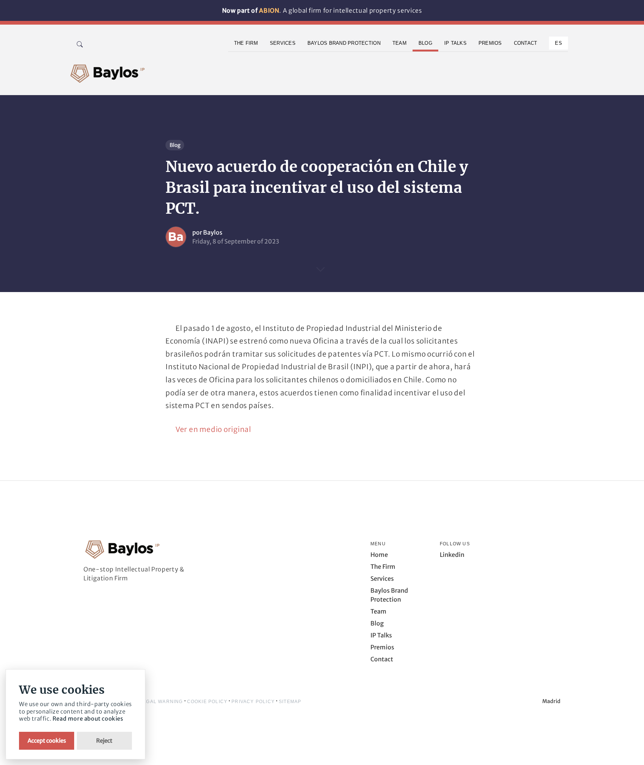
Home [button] (379, 554)
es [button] (558, 43)
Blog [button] (425, 43)
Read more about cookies (88, 718)
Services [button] (283, 43)
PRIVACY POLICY (253, 701)
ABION (269, 10)
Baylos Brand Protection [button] (344, 43)
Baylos (212, 232)
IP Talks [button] (455, 43)
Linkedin (452, 554)
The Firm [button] (246, 43)
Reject (104, 740)
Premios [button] (490, 43)
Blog (175, 145)
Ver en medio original (213, 429)
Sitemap (290, 701)
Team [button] (399, 43)
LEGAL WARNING (161, 701)
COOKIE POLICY (207, 701)
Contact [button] (525, 43)
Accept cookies (47, 740)
